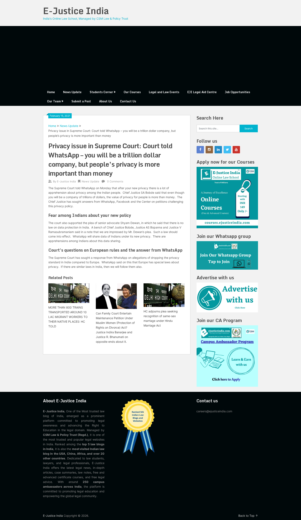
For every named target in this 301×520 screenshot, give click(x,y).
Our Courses (132, 92)
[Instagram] (209, 149)
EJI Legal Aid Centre (202, 92)
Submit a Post (81, 101)
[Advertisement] (150, 56)
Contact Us (128, 101)
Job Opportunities (237, 92)
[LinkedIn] (218, 149)
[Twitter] (227, 149)
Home (51, 92)
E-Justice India (76, 10)
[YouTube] (236, 149)
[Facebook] (200, 149)
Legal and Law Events (164, 92)
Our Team (54, 101)
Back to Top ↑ (248, 515)
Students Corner (101, 92)
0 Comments (115, 181)
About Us (105, 101)
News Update (72, 92)
